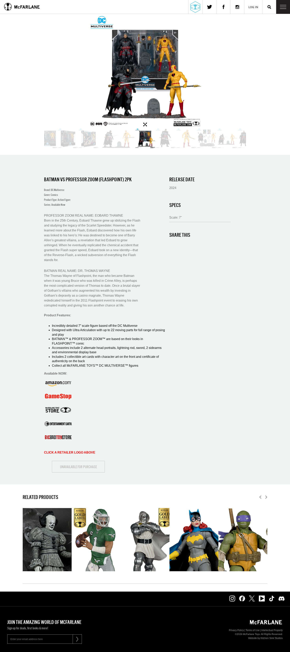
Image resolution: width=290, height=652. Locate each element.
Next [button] (266, 497)
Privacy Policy (236, 630)
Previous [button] (260, 497)
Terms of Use (253, 630)
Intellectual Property (272, 630)
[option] (145, 71)
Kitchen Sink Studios (272, 638)
